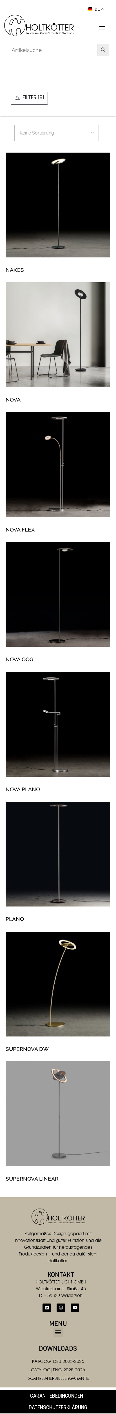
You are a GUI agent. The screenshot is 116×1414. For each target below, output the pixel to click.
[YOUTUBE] (75, 1308)
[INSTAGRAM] (61, 1308)
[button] (58, 1332)
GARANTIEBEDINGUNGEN (56, 1396)
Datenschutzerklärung (58, 1408)
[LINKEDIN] (47, 1308)
